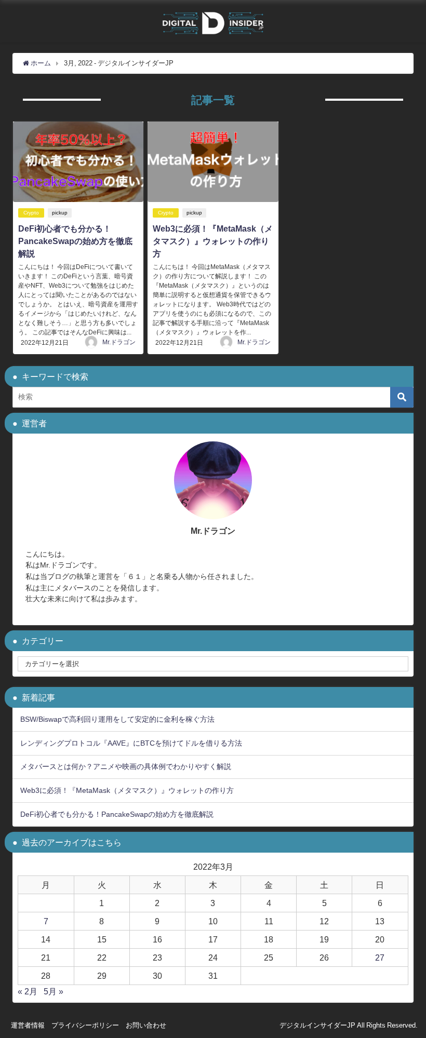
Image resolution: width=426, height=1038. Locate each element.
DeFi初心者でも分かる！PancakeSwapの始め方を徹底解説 (75, 241)
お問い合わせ (146, 1025)
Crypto (31, 212)
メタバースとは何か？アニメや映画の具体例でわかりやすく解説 (125, 766)
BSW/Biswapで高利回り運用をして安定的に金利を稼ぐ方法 (117, 719)
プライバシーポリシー (85, 1025)
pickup (60, 212)
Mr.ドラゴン (119, 342)
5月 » (53, 991)
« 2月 (27, 991)
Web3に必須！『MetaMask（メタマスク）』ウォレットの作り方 (213, 241)
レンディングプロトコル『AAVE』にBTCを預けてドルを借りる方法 (131, 743)
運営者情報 (28, 1025)
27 (379, 957)
